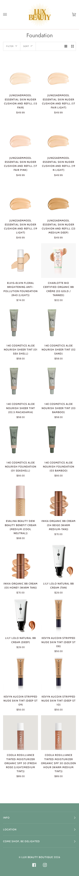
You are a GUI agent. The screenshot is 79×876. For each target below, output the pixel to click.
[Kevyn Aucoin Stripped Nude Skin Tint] (58, 615)
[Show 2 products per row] (72, 46)
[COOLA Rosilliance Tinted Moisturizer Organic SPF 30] (20, 732)
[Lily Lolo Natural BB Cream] (58, 561)
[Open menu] (9, 14)
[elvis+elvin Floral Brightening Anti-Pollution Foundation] (20, 260)
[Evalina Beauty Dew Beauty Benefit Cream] (20, 498)
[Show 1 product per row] (66, 46)
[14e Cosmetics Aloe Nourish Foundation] (20, 440)
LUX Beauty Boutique (37, 857)
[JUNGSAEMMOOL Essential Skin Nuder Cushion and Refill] (20, 73)
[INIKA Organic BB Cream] (58, 498)
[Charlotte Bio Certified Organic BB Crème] (58, 260)
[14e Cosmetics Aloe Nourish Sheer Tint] (20, 323)
